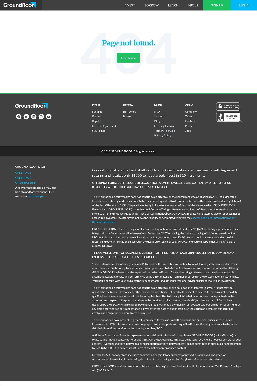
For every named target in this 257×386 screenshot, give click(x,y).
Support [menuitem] (159, 116)
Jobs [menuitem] (188, 130)
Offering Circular (25, 182)
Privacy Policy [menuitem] (162, 135)
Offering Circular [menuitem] (164, 126)
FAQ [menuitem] (157, 111)
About (193, 5)
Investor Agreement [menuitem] (104, 126)
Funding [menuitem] (97, 111)
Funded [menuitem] (96, 116)
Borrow (151, 5)
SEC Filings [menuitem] (98, 130)
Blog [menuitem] (157, 121)
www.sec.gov (36, 196)
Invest (129, 5)
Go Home (128, 58)
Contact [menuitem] (190, 121)
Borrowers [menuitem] (129, 111)
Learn (173, 5)
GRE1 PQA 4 (23, 177)
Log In (244, 5)
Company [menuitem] (191, 111)
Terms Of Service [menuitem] (164, 130)
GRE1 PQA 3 (23, 172)
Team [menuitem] (188, 116)
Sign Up (217, 5)
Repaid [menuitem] (96, 121)
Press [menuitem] (188, 126)
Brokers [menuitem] (128, 116)
